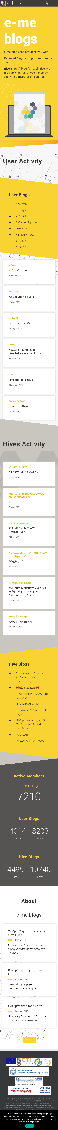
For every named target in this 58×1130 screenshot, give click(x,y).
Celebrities (22, 228)
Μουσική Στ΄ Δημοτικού (20, 583)
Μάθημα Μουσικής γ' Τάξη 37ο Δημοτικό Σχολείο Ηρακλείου (31, 724)
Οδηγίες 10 (16, 561)
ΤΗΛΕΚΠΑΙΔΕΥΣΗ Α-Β (29, 704)
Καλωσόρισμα (18, 270)
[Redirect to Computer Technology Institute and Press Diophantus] (25, 1062)
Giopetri (12, 344)
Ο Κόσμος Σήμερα (26, 222)
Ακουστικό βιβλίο (20, 621)
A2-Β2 (12, 374)
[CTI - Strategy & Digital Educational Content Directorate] (38, 1062)
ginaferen (21, 204)
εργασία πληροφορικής (19, 523)
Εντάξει (29, 1126)
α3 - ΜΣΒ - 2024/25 (18, 467)
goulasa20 (13, 318)
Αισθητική (22, 734)
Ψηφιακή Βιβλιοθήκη (18, 616)
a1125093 (21, 240)
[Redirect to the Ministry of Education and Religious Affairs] (29, 1071)
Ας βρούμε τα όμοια (21, 296)
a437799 (21, 216)
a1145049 (13, 292)
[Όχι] (54, 1120)
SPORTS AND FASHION (24, 472)
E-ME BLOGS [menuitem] (12, 3)
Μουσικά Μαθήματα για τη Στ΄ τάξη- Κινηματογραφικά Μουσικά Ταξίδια (28, 591)
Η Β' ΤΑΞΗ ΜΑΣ (25, 234)
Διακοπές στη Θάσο (21, 323)
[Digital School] (47, 1062)
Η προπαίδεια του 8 (21, 379)
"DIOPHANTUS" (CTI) (34, 1101)
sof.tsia (12, 265)
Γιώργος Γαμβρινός (17, 401)
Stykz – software (19, 406)
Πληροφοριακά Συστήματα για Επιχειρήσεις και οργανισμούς (31, 677)
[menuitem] (4, 3)
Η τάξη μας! (23, 210)
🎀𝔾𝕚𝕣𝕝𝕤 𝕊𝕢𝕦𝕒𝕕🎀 (27, 687)
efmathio (21, 246)
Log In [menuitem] (18, 3)
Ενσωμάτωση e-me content (25, 1006)
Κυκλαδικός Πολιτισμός (30, 740)
